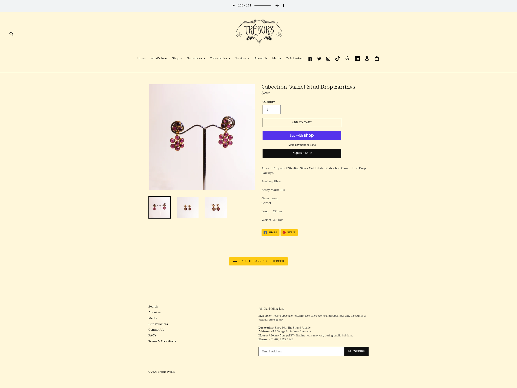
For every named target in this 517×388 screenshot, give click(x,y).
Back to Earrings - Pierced (261, 261)
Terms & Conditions (162, 341)
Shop (176, 58)
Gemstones (195, 58)
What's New (158, 58)
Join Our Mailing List (271, 309)
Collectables (219, 58)
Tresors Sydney (166, 372)
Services (241, 58)
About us (154, 312)
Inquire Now (302, 153)
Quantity (269, 101)
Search (153, 306)
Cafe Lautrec (295, 58)
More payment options (302, 145)
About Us (260, 58)
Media (276, 58)
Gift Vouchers (158, 324)
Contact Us (156, 329)
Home (141, 58)
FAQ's (152, 335)
